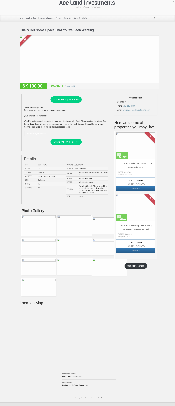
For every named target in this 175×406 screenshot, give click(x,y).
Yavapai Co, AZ (70, 86)
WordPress (101, 398)
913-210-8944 (129, 106)
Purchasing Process (36, 133)
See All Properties (135, 266)
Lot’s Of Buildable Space (72, 375)
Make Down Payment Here (66, 99)
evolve (72, 398)
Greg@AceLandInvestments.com (136, 110)
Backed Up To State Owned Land (75, 383)
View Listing (136, 188)
